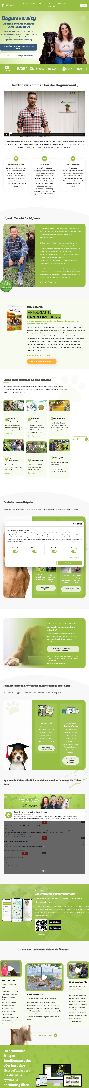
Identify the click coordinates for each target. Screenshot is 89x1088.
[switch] (34, 551)
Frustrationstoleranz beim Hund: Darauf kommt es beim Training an (17, 839)
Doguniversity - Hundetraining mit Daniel (31, 812)
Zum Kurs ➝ (9, 434)
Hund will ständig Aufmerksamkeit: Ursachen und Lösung (66, 572)
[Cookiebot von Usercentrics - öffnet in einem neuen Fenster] (74, 524)
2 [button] (44, 854)
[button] (5, 835)
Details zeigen (74, 557)
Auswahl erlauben (44, 563)
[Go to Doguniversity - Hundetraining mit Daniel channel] (8, 815)
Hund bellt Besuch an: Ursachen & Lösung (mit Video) (76, 572)
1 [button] (42, 854)
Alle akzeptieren (70, 563)
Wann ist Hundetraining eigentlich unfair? (44, 839)
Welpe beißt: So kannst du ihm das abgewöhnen (38, 571)
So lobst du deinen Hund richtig (68, 839)
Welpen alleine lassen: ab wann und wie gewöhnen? (48, 571)
